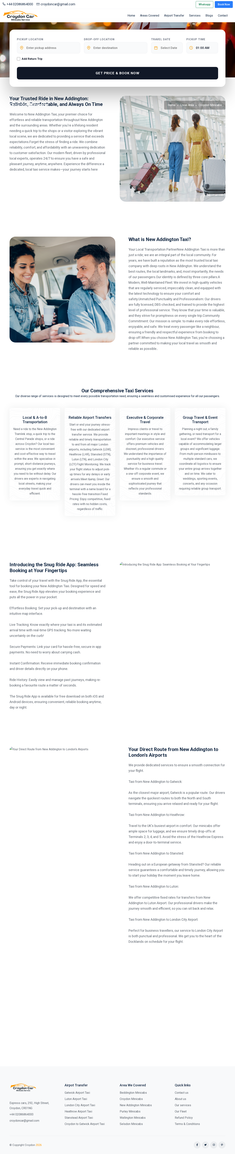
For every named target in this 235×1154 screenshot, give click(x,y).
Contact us (181, 1092)
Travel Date (161, 39)
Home (131, 15)
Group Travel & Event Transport (200, 419)
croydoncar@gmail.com (58, 4)
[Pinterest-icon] (221, 1144)
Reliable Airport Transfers (90, 417)
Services (194, 15)
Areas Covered (149, 15)
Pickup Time (195, 39)
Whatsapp (204, 4)
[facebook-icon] (197, 1144)
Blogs (209, 15)
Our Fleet (181, 1111)
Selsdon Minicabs (131, 1124)
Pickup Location (30, 39)
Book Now (224, 4)
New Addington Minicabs (136, 1105)
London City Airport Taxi (80, 1105)
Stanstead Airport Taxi (79, 1117)
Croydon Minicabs (131, 1099)
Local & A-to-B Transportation (35, 419)
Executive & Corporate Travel (145, 419)
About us (180, 1099)
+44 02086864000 (20, 4)
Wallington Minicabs (133, 1117)
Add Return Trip (32, 58)
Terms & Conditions (187, 1124)
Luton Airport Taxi (76, 1099)
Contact (223, 15)
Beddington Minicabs (133, 1092)
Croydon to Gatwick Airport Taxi (85, 1124)
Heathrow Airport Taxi (78, 1111)
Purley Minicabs (130, 1111)
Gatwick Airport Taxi (77, 1092)
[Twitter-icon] (205, 1144)
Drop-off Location (99, 39)
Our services (183, 1105)
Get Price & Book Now (118, 73)
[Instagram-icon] (213, 1144)
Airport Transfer (174, 15)
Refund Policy (184, 1117)
